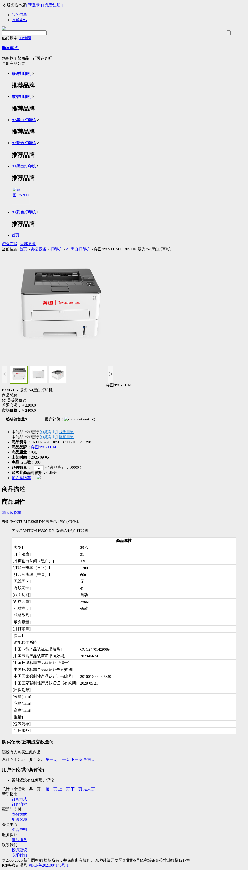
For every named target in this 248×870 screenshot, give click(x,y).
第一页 (51, 760)
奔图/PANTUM (43, 447)
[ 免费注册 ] (53, 5)
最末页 (89, 760)
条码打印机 (21, 73)
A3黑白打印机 (24, 120)
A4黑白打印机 (24, 166)
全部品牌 (28, 244)
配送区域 (19, 819)
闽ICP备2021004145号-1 (48, 865)
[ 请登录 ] (34, 5)
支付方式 (19, 814)
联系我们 (19, 855)
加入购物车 (21, 478)
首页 (15, 235)
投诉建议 (19, 850)
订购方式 (19, 799)
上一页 (64, 760)
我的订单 (19, 15)
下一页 (76, 760)
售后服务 (19, 840)
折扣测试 (66, 437)
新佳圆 (25, 38)
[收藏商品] (39, 478)
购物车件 (10, 48)
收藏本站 (19, 20)
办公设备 (38, 249)
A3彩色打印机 (24, 143)
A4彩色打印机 (24, 212)
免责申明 (19, 830)
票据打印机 (21, 97)
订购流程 (19, 804)
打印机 (56, 249)
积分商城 (9, 244)
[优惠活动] (49, 432)
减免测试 (66, 432)
